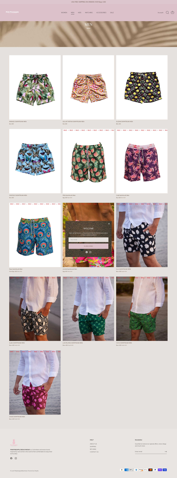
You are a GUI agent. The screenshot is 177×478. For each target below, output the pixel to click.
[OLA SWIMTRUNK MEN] (142, 235)
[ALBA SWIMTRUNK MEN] (35, 309)
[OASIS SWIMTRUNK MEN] (35, 382)
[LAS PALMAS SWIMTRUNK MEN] (88, 309)
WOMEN (64, 12)
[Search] (167, 12)
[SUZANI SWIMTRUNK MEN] (142, 87)
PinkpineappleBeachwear (20, 471)
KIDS (79, 12)
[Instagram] (90, 252)
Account (160, 12)
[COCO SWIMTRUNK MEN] (142, 309)
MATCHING (89, 12)
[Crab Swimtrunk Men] (142, 161)
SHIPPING (93, 446)
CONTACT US (94, 452)
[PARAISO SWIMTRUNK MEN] (35, 87)
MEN (72, 12)
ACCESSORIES (101, 12)
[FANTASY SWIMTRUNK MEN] (35, 161)
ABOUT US (93, 444)
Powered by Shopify (33, 471)
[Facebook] (87, 252)
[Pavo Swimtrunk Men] (35, 235)
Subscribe (88, 246)
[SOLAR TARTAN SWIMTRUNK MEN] (88, 87)
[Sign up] (166, 452)
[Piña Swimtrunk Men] (88, 161)
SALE (112, 12)
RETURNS (93, 449)
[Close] (109, 223)
